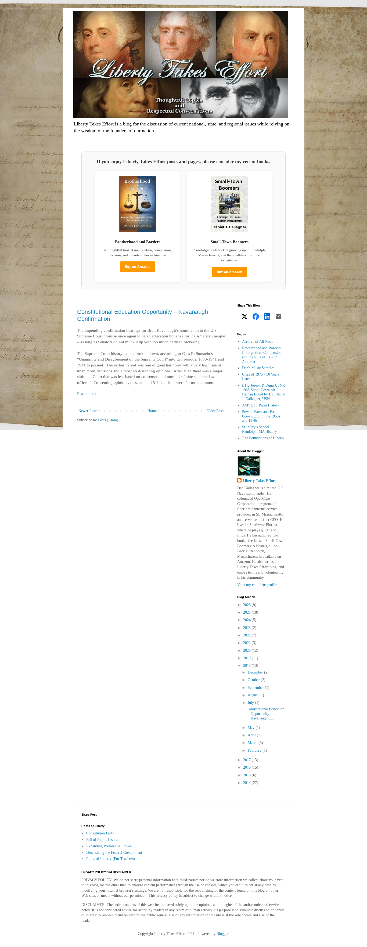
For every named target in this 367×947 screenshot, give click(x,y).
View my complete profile (257, 585)
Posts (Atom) (108, 420)
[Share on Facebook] (256, 317)
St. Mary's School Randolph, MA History (259, 429)
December (256, 672)
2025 (247, 612)
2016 (247, 767)
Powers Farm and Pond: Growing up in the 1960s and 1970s (261, 416)
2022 (247, 635)
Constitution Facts (100, 833)
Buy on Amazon (137, 267)
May (252, 728)
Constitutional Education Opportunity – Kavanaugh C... (265, 713)
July (251, 703)
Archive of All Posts (257, 342)
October (254, 680)
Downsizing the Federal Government (114, 853)
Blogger (222, 934)
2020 (247, 651)
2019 (247, 658)
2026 (247, 605)
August (254, 695)
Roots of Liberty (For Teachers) (110, 859)
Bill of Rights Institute (103, 840)
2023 (247, 628)
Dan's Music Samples (258, 368)
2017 (247, 760)
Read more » (86, 394)
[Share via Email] (278, 317)
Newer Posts (87, 411)
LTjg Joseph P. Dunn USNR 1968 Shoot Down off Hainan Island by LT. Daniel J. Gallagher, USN (263, 392)
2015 (247, 775)
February (255, 750)
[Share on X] (244, 317)
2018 (247, 666)
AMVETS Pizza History (260, 405)
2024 (247, 620)
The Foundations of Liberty (263, 438)
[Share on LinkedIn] (267, 317)
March (253, 743)
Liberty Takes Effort (259, 481)
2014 (247, 783)
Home (152, 411)
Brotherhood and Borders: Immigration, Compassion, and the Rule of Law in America (262, 354)
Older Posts (215, 411)
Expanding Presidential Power (109, 846)
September (256, 688)
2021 (247, 643)
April (252, 735)
